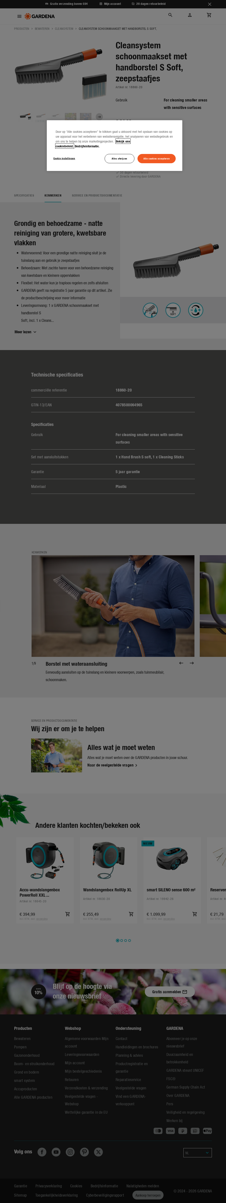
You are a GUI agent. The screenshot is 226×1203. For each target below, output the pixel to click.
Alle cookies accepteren (156, 158)
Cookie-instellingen (64, 158)
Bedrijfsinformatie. (87, 146)
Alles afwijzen (119, 158)
